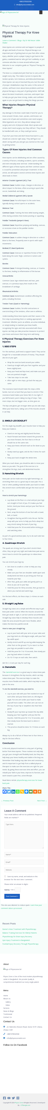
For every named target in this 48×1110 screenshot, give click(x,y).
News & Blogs (8, 1011)
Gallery (8, 1002)
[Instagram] (18, 1098)
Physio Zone (19, 1103)
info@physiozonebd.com (16, 1038)
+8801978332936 (13, 1034)
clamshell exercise (12, 672)
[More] (39, 792)
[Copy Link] (22, 792)
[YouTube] (9, 1098)
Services (6, 1008)
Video (8, 1005)
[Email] (31, 792)
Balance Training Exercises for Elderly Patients (19, 933)
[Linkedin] (13, 792)
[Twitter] (9, 792)
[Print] (35, 792)
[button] (40, 12)
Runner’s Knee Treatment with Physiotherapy (19, 929)
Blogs (19, 40)
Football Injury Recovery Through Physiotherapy (20, 944)
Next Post (42, 800)
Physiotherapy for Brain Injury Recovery (17, 936)
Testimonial (7, 1014)
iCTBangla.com (25, 1105)
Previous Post (7, 800)
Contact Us (7, 1017)
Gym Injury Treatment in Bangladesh (16, 940)
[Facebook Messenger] (26, 792)
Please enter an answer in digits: (16, 884)
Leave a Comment (9, 40)
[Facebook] (5, 792)
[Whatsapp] (18, 792)
